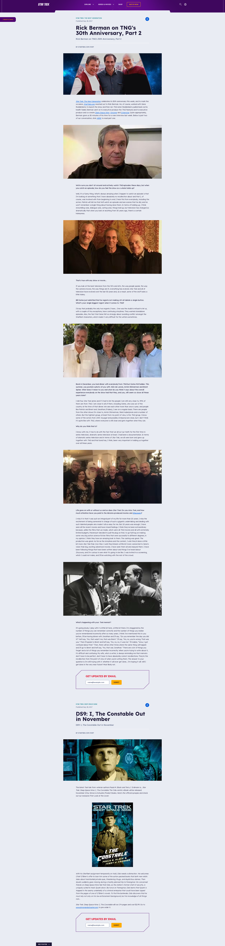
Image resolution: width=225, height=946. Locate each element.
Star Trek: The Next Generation (89, 18)
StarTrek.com (89, 104)
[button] (43, 4)
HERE (99, 118)
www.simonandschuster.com (87, 846)
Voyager (113, 112)
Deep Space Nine (102, 112)
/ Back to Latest (8, 19)
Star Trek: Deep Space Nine (86, 704)
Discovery (137, 513)
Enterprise (125, 112)
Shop (120, 4)
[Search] (180, 4)
